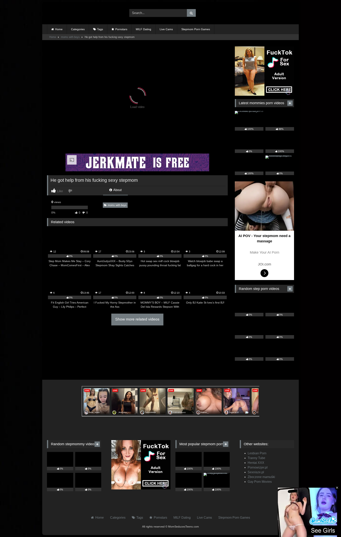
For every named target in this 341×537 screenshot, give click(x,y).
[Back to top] (328, 525)
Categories (78, 29)
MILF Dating (143, 29)
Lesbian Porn (257, 453)
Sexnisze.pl (256, 472)
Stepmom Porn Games (195, 29)
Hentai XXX (256, 462)
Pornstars (121, 29)
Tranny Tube (256, 458)
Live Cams (166, 29)
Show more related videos (137, 319)
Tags (100, 29)
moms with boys (70, 37)
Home (59, 29)
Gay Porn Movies (260, 481)
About (117, 190)
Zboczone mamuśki (261, 477)
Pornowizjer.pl (258, 467)
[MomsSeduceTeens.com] (71, 13)
